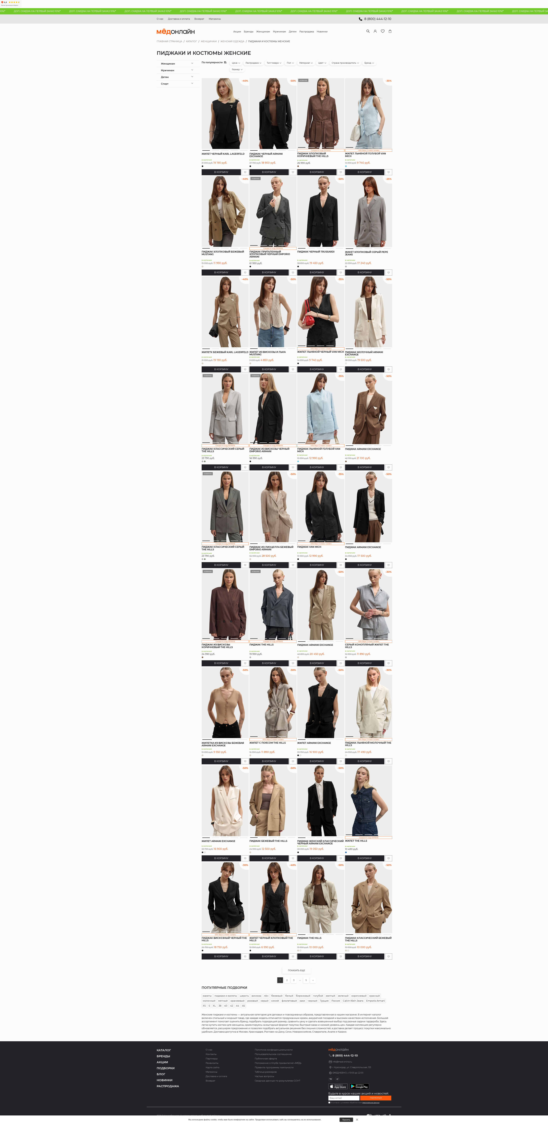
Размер (236, 69)
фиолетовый (289, 1000)
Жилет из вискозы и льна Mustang (267, 353)
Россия (336, 1000)
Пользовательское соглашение (273, 1054)
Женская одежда (232, 41)
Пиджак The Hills (261, 644)
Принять (346, 1120)
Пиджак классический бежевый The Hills (368, 939)
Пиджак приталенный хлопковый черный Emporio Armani (269, 254)
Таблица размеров (266, 1071)
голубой (318, 995)
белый (289, 995)
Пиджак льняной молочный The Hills (368, 744)
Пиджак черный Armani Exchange (266, 155)
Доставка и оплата (179, 19)
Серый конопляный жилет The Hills (367, 646)
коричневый (358, 995)
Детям (165, 77)
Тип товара (273, 63)
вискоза (256, 995)
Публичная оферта (266, 1058)
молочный (209, 1000)
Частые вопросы (264, 1076)
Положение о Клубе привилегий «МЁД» (278, 1063)
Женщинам (209, 41)
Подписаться (376, 1098)
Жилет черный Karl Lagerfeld (223, 154)
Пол (289, 63)
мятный (223, 1000)
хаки (302, 1000)
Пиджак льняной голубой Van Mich (318, 450)
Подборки (166, 1068)
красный (374, 995)
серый (264, 1000)
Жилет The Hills (356, 841)
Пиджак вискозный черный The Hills (224, 939)
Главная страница (169, 41)
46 (243, 1005)
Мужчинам (167, 70)
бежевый (276, 995)
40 (225, 1005)
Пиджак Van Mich (309, 547)
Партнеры (212, 1058)
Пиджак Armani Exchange (363, 449)
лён (266, 995)
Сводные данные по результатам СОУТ (277, 1080)
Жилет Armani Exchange (314, 743)
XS (204, 1005)
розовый (252, 1000)
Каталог (191, 41)
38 (220, 1005)
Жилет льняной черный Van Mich (320, 352)
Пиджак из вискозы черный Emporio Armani (269, 450)
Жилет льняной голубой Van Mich (365, 155)
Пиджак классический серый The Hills (223, 450)
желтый (330, 995)
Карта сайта (212, 1067)
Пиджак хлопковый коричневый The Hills (312, 155)
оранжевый (237, 1000)
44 (237, 1005)
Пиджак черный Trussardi (316, 251)
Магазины (215, 19)
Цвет (321, 63)
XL (214, 1005)
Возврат (199, 19)
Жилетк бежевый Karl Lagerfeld (225, 352)
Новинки (164, 1080)
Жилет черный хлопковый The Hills (271, 939)
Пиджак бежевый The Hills (268, 841)
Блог (161, 1074)
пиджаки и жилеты (225, 995)
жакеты (207, 995)
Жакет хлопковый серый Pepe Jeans (366, 253)
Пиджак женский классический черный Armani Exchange (320, 842)
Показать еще (296, 970)
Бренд (367, 63)
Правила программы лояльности (274, 1067)
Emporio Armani (375, 1000)
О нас (160, 19)
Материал (304, 63)
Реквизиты (212, 1063)
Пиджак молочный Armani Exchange (364, 353)
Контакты (211, 1054)
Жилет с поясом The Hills (267, 742)
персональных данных (370, 1103)
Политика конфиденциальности (274, 1049)
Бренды (163, 1056)
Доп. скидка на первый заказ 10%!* (68, 11)
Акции (162, 1062)
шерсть (244, 995)
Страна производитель (344, 63)
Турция (324, 1000)
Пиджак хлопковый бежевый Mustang (223, 253)
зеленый (343, 995)
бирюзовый (303, 995)
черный (312, 1000)
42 (231, 1005)
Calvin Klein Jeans (353, 1000)
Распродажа (252, 63)
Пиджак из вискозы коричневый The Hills (217, 646)
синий (275, 1000)
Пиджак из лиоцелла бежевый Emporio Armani (271, 548)
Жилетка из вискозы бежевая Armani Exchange (223, 744)
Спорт (164, 83)
